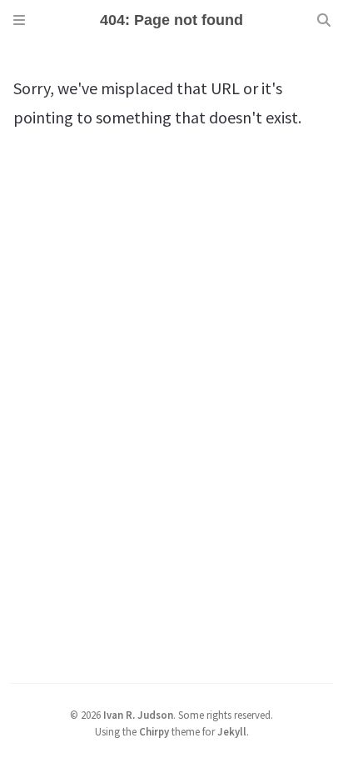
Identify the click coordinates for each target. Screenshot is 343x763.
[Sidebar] (19, 20)
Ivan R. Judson (138, 714)
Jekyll (231, 731)
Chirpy (154, 731)
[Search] (324, 20)
